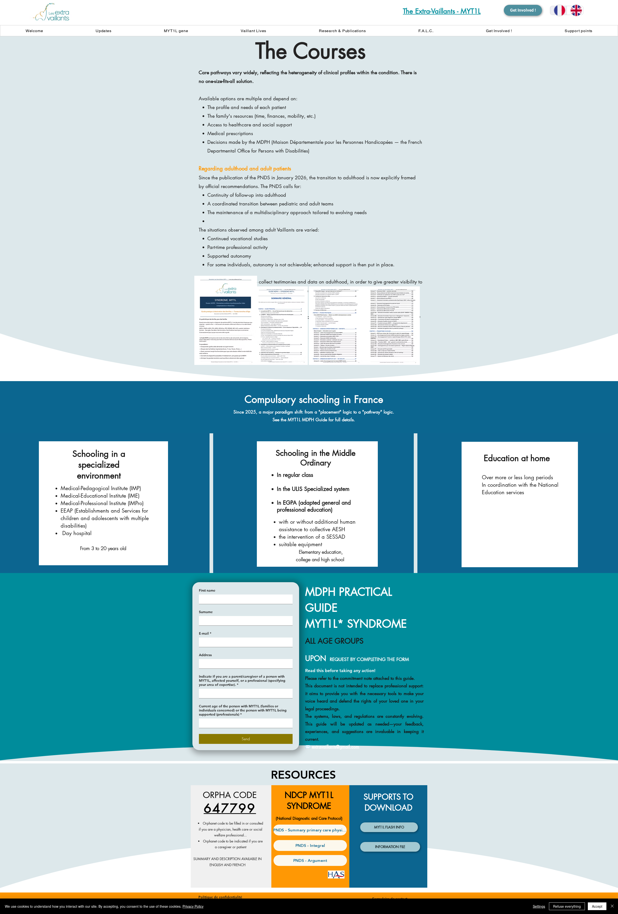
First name (207, 590)
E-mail (205, 633)
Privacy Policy (193, 906)
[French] (558, 10)
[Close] (612, 906)
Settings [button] (539, 906)
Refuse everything (567, 906)
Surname (206, 612)
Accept (597, 906)
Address (205, 655)
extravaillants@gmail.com (335, 746)
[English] (575, 10)
